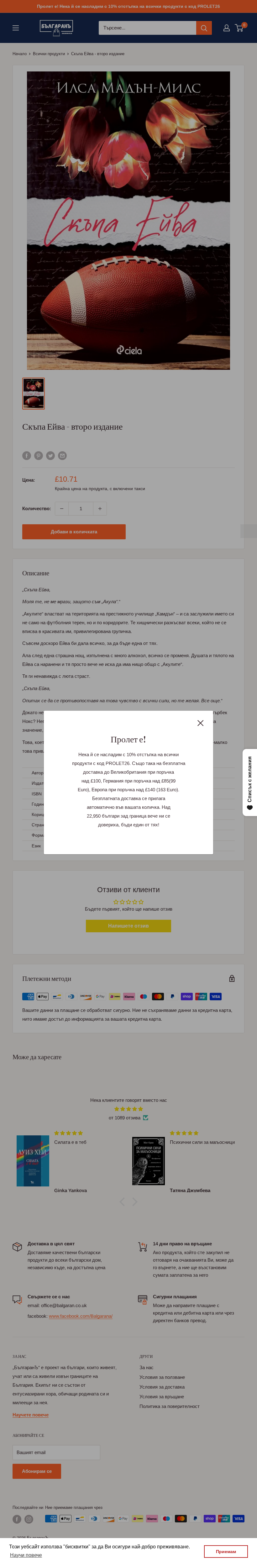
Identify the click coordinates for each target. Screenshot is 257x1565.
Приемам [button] (226, 1551)
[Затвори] (200, 722)
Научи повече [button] (26, 1555)
